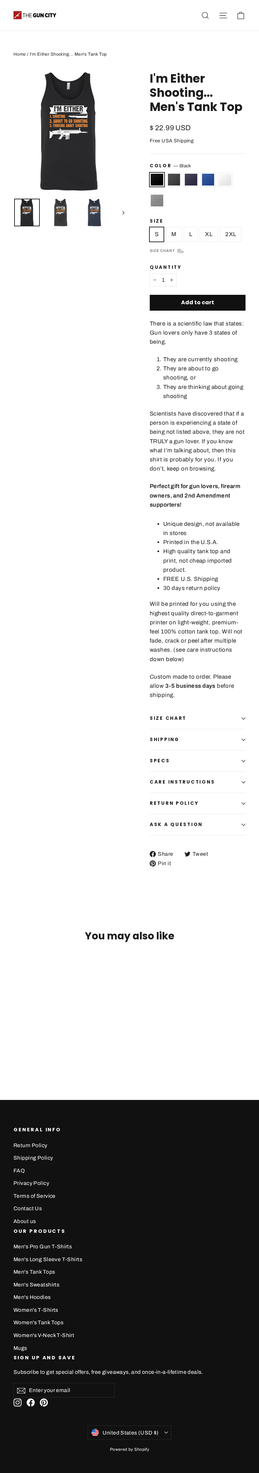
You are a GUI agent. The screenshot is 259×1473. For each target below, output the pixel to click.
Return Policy (30, 1145)
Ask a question (176, 824)
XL (208, 234)
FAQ (19, 1170)
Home (19, 54)
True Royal (208, 180)
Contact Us (27, 1208)
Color (170, 166)
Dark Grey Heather (174, 180)
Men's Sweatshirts (36, 1284)
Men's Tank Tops (34, 1272)
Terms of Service (34, 1196)
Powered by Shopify (129, 1449)
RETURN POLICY (174, 803)
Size (157, 221)
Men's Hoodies (32, 1297)
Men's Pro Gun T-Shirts (42, 1246)
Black (157, 180)
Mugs (20, 1348)
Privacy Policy (31, 1183)
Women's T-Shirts (35, 1310)
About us (24, 1221)
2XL (230, 234)
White (225, 180)
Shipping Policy (33, 1158)
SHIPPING (164, 739)
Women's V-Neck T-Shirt (43, 1335)
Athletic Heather (157, 200)
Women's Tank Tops (38, 1322)
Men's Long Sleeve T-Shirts (47, 1259)
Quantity (166, 267)
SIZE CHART (168, 718)
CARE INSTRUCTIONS (182, 782)
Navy (191, 180)
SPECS (160, 761)
